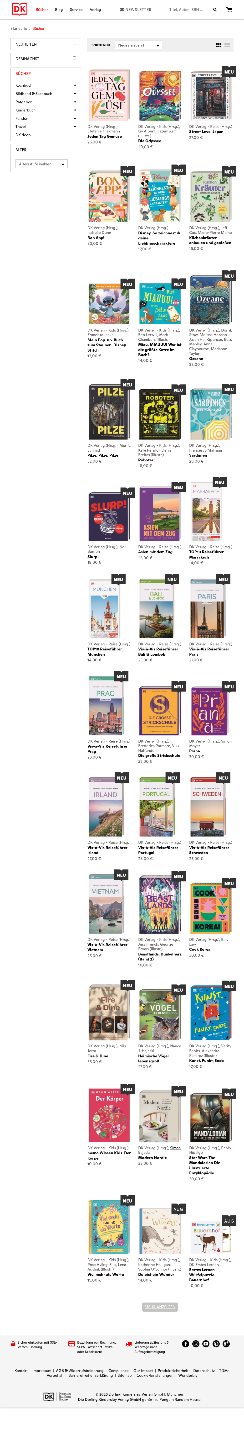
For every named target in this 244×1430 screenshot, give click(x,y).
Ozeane (196, 358)
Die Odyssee (149, 140)
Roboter (145, 460)
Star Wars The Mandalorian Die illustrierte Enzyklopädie (204, 1165)
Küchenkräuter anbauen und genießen (210, 240)
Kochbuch (23, 85)
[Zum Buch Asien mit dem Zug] (160, 513)
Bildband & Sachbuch (33, 93)
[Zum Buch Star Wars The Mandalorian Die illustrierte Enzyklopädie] (211, 1117)
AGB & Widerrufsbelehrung (80, 1370)
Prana (194, 751)
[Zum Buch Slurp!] (109, 516)
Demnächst (27, 59)
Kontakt (21, 1370)
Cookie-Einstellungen (155, 1375)
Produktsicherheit (173, 1370)
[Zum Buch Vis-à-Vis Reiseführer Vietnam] (106, 904)
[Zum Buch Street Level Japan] (211, 96)
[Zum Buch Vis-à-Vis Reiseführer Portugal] (157, 807)
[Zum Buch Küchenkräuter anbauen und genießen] (211, 196)
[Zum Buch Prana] (211, 710)
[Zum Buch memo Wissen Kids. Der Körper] (109, 1115)
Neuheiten (26, 44)
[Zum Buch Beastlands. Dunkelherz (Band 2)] (160, 904)
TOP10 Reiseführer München (104, 652)
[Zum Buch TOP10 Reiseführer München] (104, 608)
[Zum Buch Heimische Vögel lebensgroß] (160, 1015)
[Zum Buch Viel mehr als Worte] (109, 1227)
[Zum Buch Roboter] (160, 414)
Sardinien (198, 455)
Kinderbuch (25, 110)
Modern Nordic (152, 1157)
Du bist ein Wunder (156, 1274)
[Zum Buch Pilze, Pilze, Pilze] (109, 412)
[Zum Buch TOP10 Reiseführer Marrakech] (206, 511)
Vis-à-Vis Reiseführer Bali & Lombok (158, 652)
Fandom (22, 118)
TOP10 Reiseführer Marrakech (206, 554)
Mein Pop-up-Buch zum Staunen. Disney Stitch (106, 345)
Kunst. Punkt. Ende (206, 1060)
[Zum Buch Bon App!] (109, 196)
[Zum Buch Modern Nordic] (160, 1116)
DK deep (23, 135)
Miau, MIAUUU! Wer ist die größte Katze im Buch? (160, 349)
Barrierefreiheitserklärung (90, 1375)
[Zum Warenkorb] (229, 9)
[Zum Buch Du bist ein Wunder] (160, 1231)
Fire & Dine (97, 1056)
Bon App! (95, 237)
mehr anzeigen (160, 1306)
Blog (59, 9)
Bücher (42, 9)
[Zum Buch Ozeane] (211, 299)
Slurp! (93, 556)
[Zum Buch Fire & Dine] (109, 1012)
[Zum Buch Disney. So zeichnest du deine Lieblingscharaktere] (160, 195)
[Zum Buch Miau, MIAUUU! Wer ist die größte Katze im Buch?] (160, 303)
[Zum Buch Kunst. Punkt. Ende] (211, 1012)
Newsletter (138, 9)
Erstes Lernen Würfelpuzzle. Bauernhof (202, 1274)
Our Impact (143, 1370)
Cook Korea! (200, 949)
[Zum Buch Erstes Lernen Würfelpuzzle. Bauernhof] (211, 1237)
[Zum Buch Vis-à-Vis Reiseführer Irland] (106, 807)
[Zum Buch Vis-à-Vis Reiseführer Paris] (208, 608)
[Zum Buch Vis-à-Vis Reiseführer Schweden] (208, 807)
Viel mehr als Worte (105, 1274)
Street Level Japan (206, 131)
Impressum (41, 1370)
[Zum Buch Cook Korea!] (211, 908)
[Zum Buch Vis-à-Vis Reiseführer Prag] (106, 706)
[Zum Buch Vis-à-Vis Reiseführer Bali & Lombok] (157, 608)
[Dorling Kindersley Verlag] (19, 9)
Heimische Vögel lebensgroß (153, 1059)
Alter (20, 150)
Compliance (118, 1370)
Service (76, 9)
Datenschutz (204, 1370)
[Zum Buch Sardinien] (211, 414)
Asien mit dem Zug (155, 551)
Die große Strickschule (159, 755)
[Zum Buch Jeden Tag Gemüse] (109, 95)
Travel (20, 126)
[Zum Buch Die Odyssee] (160, 96)
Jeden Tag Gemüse (104, 136)
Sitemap (125, 1375)
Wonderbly (188, 1375)
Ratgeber (23, 102)
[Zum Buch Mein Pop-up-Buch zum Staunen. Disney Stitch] (109, 303)
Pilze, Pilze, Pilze (102, 455)
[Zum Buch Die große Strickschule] (160, 710)
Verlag (95, 9)
